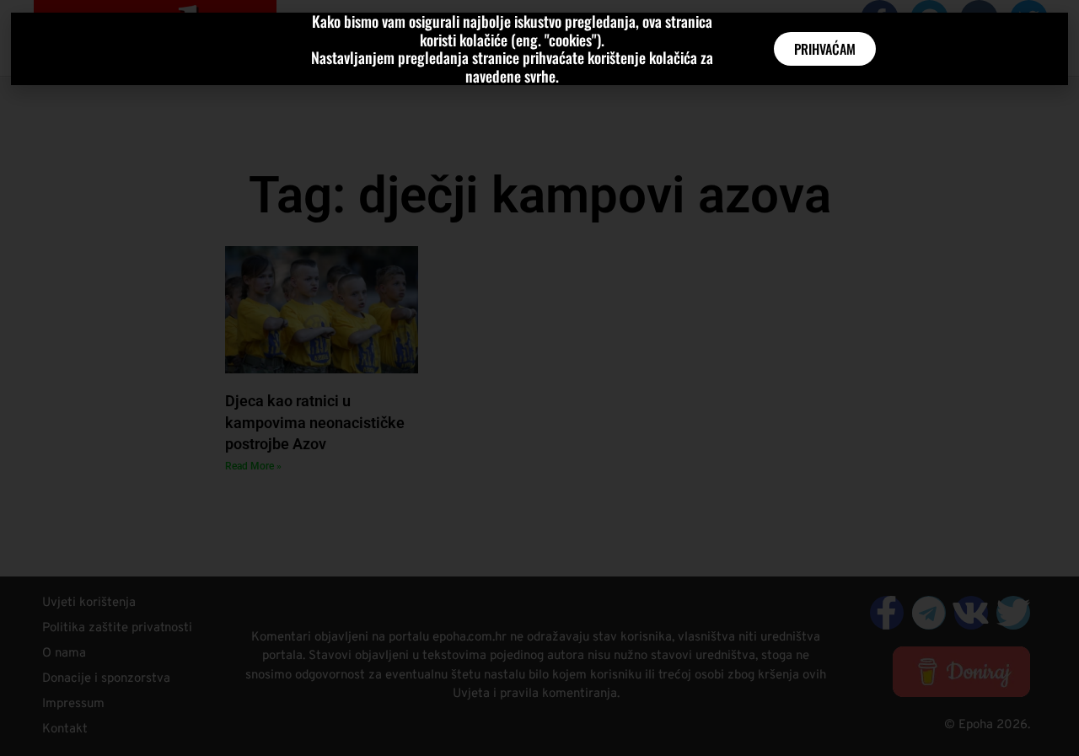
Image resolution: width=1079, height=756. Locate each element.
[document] (539, 378)
